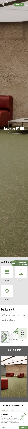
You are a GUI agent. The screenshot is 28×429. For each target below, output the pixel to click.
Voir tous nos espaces (6, 410)
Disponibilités (19, 4)
